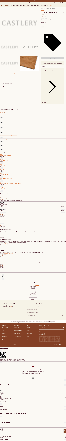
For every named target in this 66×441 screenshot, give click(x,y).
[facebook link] (40, 333)
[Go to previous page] (3, 275)
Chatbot (11, 306)
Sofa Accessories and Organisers (50, 8)
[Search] (58, 5)
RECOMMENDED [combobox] (2, 209)
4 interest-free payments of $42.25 (46, 19)
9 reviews (46, 14)
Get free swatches (52, 30)
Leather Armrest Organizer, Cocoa (8, 232)
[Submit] (63, 327)
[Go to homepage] (5, 5)
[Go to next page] (3, 279)
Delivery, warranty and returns (5, 398)
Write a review (2, 202)
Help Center (14, 305)
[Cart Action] (0, 117)
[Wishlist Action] (2, 117)
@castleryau (37, 285)
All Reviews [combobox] (62, 209)
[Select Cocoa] (42, 27)
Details (1, 397)
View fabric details (44, 30)
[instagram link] (45, 333)
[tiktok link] (47, 333)
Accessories (42, 8)
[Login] (60, 5)
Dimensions (2, 389)
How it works (61, 418)
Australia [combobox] (61, 2)
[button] (62, 5)
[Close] (1, 351)
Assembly (1, 399)
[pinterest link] (42, 333)
